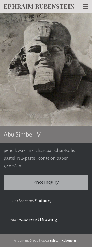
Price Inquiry (46, 182)
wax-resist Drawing (33, 219)
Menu (85, 15)
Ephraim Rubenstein (39, 6)
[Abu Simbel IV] (46, 16)
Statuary (30, 200)
